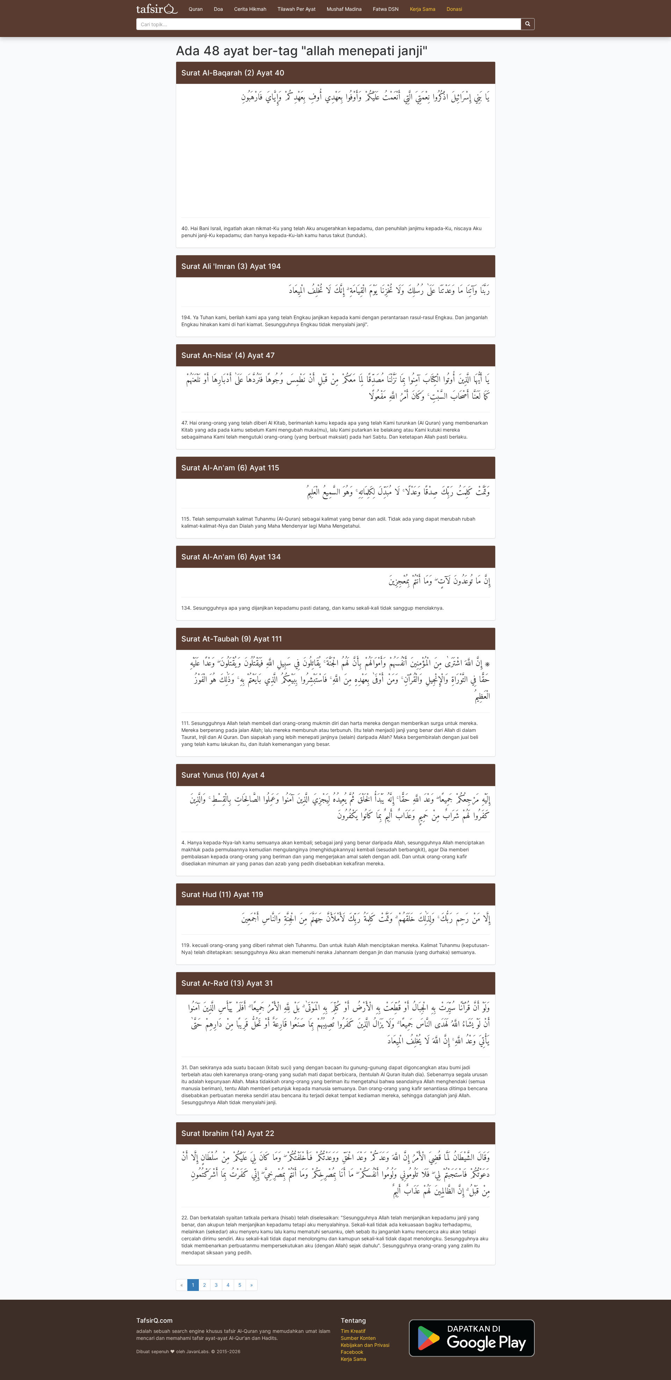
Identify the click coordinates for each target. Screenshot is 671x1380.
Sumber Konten (358, 1338)
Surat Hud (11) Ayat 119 (222, 894)
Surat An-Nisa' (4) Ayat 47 (228, 355)
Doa (218, 9)
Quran (196, 9)
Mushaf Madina (344, 9)
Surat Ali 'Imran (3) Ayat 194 (231, 266)
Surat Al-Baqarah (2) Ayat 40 (232, 72)
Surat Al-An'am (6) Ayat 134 (231, 556)
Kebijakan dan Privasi (365, 1345)
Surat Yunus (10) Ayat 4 (223, 775)
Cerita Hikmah (250, 9)
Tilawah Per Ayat (296, 9)
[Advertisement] (335, 162)
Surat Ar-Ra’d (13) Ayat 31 (227, 983)
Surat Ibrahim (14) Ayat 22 (227, 1133)
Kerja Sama (422, 9)
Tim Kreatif (353, 1331)
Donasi (454, 9)
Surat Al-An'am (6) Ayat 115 (230, 467)
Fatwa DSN (386, 9)
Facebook (352, 1352)
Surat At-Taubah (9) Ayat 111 (231, 638)
